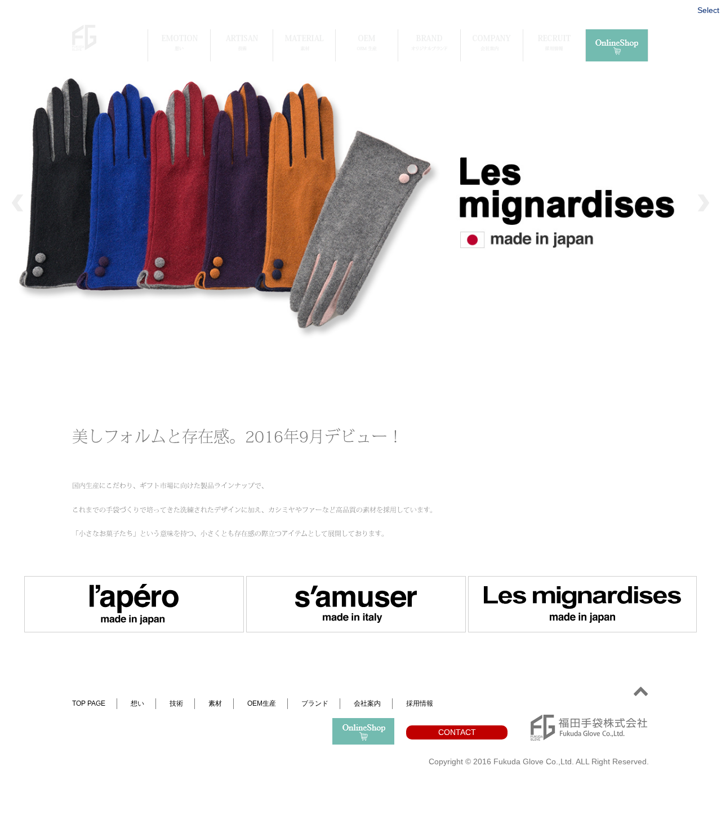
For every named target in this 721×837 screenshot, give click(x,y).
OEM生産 (261, 703)
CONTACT (457, 732)
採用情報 (419, 703)
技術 (176, 703)
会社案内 (367, 703)
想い (137, 703)
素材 (215, 703)
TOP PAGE (88, 703)
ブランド (314, 703)
